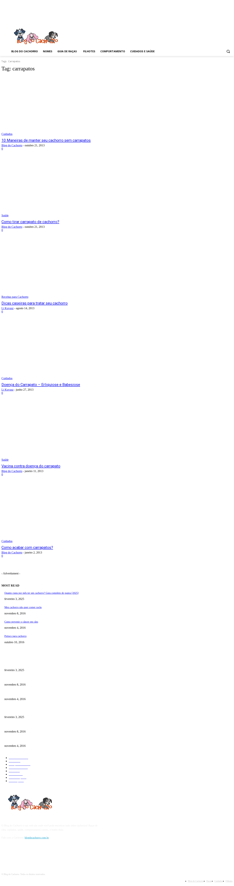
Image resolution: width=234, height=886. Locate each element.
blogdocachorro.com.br (37, 837)
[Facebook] (5, 854)
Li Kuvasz (7, 308)
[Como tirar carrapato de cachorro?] (61, 187)
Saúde (5, 215)
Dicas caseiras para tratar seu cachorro (34, 303)
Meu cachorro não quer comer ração (23, 607)
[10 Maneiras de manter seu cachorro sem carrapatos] (61, 106)
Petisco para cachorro (15, 636)
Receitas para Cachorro (14, 296)
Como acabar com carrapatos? (27, 547)
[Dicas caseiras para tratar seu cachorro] (61, 268)
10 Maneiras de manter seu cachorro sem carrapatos (46, 140)
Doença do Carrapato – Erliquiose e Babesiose (40, 384)
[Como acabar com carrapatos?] (61, 513)
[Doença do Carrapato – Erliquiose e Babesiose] (61, 350)
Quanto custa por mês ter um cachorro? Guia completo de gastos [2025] (41, 593)
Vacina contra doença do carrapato (30, 466)
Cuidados (6, 134)
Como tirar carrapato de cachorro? (30, 222)
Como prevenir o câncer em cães (21, 621)
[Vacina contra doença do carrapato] (61, 431)
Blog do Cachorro (11, 145)
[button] (228, 51)
